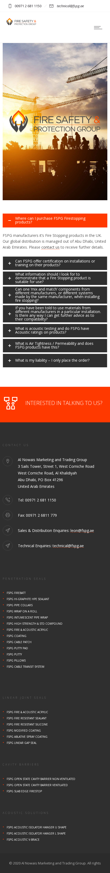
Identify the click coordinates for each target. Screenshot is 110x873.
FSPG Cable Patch (19, 642)
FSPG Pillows (16, 660)
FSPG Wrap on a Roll (22, 611)
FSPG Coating (16, 636)
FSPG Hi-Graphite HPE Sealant (28, 599)
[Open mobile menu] (99, 27)
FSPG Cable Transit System (25, 667)
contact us (50, 247)
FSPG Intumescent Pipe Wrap (27, 617)
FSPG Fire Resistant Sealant (26, 718)
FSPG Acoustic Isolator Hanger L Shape (36, 833)
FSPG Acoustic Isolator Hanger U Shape (36, 827)
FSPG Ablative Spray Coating (27, 737)
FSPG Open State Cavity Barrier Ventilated (37, 785)
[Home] (21, 24)
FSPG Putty (14, 654)
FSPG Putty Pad (17, 648)
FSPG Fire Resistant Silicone (27, 724)
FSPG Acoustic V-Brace (23, 839)
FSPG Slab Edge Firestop (24, 791)
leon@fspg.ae (82, 530)
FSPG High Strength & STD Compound (34, 623)
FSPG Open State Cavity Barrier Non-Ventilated (41, 779)
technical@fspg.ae (70, 5)
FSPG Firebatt (16, 593)
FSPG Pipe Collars (20, 605)
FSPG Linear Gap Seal (22, 743)
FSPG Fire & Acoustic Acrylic (27, 630)
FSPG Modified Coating (24, 730)
